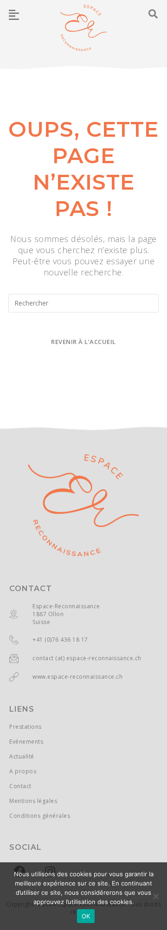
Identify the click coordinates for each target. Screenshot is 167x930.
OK (86, 916)
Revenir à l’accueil (83, 342)
